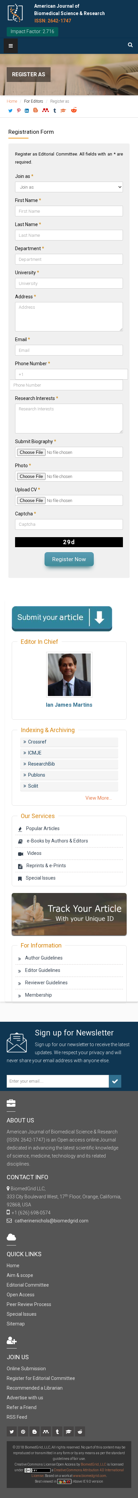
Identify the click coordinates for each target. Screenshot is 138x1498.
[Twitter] (12, 1432)
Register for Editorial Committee (41, 1378)
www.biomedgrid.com (89, 1476)
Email (22, 339)
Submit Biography (35, 441)
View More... (98, 798)
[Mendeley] (46, 1432)
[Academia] (69, 1432)
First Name (28, 200)
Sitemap (16, 1323)
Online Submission (26, 1368)
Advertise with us (25, 1397)
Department (29, 248)
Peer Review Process (29, 1304)
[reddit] (80, 1432)
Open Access (20, 1294)
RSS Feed (17, 1417)
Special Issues (22, 1314)
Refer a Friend (22, 1407)
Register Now (69, 559)
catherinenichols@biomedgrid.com (50, 1220)
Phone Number (32, 363)
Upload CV (27, 489)
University (27, 272)
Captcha (25, 513)
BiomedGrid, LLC (94, 1464)
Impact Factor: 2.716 (32, 31)
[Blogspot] (35, 1432)
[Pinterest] (23, 1432)
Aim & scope (20, 1275)
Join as (24, 176)
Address (25, 296)
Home (12, 101)
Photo (23, 465)
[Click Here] (69, 913)
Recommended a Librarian (35, 1388)
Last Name (28, 224)
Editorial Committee (28, 1285)
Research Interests (36, 398)
